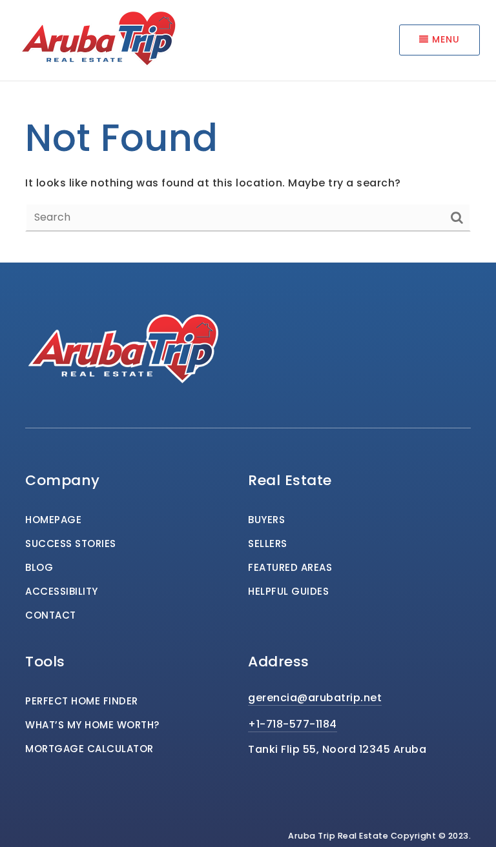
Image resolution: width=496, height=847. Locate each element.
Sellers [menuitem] (267, 543)
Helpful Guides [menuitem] (288, 591)
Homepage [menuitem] (53, 519)
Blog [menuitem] (39, 567)
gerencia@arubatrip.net (315, 697)
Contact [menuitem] (50, 615)
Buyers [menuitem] (266, 519)
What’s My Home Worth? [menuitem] (92, 725)
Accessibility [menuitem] (61, 591)
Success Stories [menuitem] (70, 543)
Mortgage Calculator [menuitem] (89, 748)
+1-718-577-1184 (292, 724)
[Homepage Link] (97, 39)
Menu (444, 39)
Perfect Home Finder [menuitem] (81, 701)
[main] (248, 131)
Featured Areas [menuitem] (290, 567)
